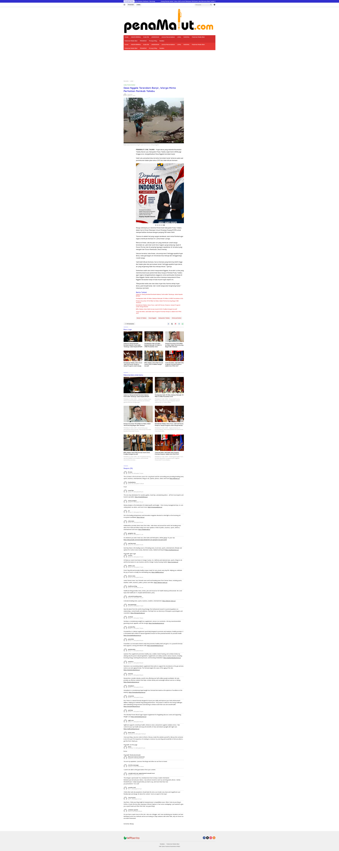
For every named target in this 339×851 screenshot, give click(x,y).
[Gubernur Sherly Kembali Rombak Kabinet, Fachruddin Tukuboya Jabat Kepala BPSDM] (133, 336)
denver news (131, 576)
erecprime (131, 696)
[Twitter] (207, 837)
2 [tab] (157, 225)
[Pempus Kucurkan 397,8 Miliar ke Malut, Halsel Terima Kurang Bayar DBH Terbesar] (174, 336)
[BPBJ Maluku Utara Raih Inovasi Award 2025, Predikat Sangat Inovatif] (153, 356)
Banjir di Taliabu (141, 318)
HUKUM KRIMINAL (136, 37)
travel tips (131, 490)
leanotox (130, 673)
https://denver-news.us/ (160, 582)
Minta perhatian (176, 318)
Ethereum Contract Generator (136, 757)
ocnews (130, 555)
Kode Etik (146, 37)
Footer (127, 37)
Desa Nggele (152, 318)
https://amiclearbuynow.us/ (138, 717)
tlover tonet (131, 732)
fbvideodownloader (135, 755)
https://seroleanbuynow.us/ (156, 623)
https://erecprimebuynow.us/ (132, 706)
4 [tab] (161, 225)
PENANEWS (143, 41)
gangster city (132, 533)
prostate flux (131, 627)
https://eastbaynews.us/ (172, 550)
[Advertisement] (169, 63)
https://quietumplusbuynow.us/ (172, 658)
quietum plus (131, 649)
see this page (133, 745)
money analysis (132, 500)
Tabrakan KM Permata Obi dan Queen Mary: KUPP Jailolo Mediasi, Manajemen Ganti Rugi (167, 1)
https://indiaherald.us (144, 529)
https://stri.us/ (141, 517)
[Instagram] (210, 837)
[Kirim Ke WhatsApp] (182, 324)
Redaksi (162, 41)
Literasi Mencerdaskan (168, 37)
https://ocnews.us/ (173, 562)
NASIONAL (186, 37)
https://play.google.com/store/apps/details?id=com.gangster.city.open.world (145, 540)
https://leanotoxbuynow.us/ (131, 682)
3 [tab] (159, 225)
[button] (211, 4)
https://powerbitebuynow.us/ (155, 645)
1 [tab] (155, 225)
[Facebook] (204, 837)
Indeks (138, 4)
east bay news (132, 543)
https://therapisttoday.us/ (137, 613)
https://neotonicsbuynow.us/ (132, 670)
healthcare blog (132, 586)
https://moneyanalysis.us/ (155, 507)
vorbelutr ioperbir (133, 810)
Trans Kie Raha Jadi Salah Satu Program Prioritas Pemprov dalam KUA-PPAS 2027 (158, 312)
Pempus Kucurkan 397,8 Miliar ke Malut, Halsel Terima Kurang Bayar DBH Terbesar (157, 301)
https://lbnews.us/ (175, 478)
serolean (130, 617)
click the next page (133, 765)
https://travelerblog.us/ (141, 497)
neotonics (130, 661)
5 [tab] (163, 225)
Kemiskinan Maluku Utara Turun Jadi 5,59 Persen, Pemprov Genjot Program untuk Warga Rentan (158, 305)
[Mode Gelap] (214, 4)
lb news (130, 472)
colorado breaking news (135, 596)
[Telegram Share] (179, 324)
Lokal (125, 85)
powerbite (131, 639)
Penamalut (131, 4)
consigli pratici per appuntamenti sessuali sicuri (141, 773)
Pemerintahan (131, 85)
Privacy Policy (153, 41)
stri (129, 511)
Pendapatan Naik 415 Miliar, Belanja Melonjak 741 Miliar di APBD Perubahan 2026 (159, 298)
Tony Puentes (132, 797)
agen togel (133, 553)
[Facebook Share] (168, 324)
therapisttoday (132, 604)
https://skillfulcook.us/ (157, 572)
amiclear (130, 710)
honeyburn (131, 686)
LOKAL (179, 37)
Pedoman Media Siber (198, 37)
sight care (131, 720)
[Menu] (125, 4)
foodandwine (132, 482)
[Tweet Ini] (172, 324)
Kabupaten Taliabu (164, 318)
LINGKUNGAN (155, 37)
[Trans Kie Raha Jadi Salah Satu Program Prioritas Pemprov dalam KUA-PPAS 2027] (174, 356)
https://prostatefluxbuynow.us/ (132, 635)
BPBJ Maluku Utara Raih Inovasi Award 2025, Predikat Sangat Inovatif (156, 309)
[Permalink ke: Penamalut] (125, 95)
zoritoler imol (132, 787)
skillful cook (131, 566)
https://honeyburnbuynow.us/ (137, 692)
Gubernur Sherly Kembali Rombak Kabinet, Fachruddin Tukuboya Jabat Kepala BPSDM (159, 295)
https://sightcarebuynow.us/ (131, 729)
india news (131, 521)
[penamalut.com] (169, 21)
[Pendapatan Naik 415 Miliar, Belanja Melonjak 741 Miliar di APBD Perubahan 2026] (153, 336)
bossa (129, 747)
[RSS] (214, 837)
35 (130, 323)
